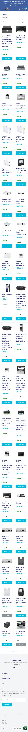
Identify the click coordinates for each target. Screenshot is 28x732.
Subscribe (6, 704)
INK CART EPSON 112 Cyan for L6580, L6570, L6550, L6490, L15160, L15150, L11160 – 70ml (21, 338)
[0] (25, 9)
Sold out (7, 615)
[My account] (22, 9)
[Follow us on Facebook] (3, 723)
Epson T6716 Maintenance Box (6, 632)
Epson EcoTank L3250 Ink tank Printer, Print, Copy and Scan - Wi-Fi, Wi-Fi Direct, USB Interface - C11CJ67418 (21, 465)
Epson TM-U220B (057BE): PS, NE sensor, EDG (20, 569)
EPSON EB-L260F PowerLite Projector (7, 200)
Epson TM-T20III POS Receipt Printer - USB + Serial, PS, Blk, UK (21, 601)
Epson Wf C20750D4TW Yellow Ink (7, 105)
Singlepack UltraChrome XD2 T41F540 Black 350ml (7, 170)
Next (23, 651)
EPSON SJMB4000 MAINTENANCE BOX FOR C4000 (21, 170)
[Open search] (19, 9)
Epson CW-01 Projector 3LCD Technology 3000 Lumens (6, 264)
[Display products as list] (25, 22)
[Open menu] (2, 8)
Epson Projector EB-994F (7, 231)
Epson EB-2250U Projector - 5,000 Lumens (20, 201)
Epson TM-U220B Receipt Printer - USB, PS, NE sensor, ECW (7, 601)
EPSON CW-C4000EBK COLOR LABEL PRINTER (20, 263)
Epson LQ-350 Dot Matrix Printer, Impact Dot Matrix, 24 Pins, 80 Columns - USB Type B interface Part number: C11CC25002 (7, 41)
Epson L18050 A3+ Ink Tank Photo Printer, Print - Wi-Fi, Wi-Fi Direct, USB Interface (7, 422)
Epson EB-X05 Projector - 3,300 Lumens (19, 538)
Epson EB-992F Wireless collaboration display (21, 232)
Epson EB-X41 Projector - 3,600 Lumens (5, 538)
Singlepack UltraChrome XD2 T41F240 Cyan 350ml (7, 137)
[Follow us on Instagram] (6, 723)
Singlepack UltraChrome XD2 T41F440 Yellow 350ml (20, 138)
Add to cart (7, 58)
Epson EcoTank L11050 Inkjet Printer (7, 75)
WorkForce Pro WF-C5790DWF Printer (20, 632)
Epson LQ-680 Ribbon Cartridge (7, 295)
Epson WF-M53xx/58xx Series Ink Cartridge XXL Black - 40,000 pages (21, 106)
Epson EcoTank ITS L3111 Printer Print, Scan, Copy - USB (20, 37)
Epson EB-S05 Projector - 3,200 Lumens (5, 569)
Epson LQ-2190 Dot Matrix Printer (20, 75)
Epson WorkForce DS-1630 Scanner (20, 502)
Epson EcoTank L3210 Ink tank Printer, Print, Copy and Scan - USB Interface (6, 505)
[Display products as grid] (23, 22)
